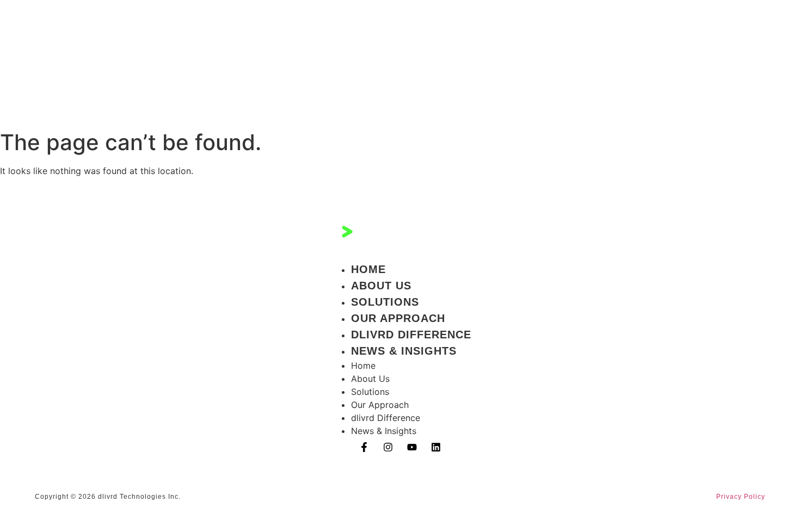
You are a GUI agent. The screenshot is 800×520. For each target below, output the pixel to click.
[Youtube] (412, 447)
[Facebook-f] (364, 447)
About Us (381, 286)
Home (368, 269)
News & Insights (404, 351)
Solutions (385, 302)
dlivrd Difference (411, 335)
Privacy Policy (740, 496)
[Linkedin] (436, 447)
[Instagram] (388, 447)
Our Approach (398, 318)
